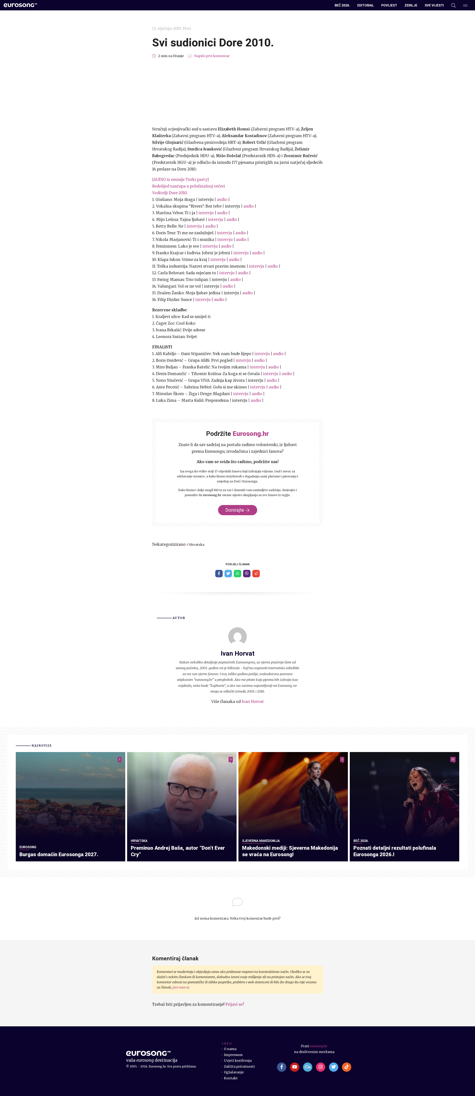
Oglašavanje (234, 1072)
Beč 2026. (342, 5)
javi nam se (181, 987)
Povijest (389, 5)
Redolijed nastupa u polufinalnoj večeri (188, 186)
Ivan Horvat (253, 701)
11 (453, 759)
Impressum (233, 1055)
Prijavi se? (234, 1004)
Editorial (365, 5)
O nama (230, 1049)
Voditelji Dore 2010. (169, 193)
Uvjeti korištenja (238, 1061)
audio (222, 199)
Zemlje (410, 5)
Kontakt (231, 1078)
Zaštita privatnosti (239, 1066)
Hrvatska (196, 545)
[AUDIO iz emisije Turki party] (180, 179)
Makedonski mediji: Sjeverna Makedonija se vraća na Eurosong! (290, 851)
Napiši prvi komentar (212, 56)
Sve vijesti (434, 5)
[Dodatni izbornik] (465, 5)
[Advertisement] (237, 92)
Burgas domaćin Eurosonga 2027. (58, 854)
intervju (206, 213)
